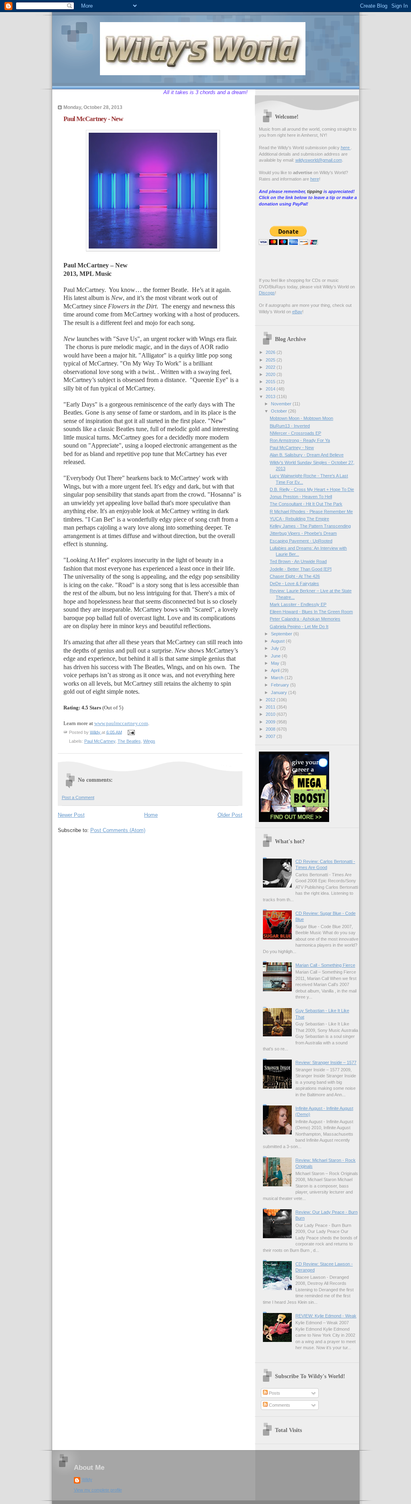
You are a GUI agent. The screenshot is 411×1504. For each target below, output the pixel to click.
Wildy (87, 1479)
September (282, 633)
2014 (271, 388)
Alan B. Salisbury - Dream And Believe (307, 454)
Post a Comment (78, 797)
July (275, 648)
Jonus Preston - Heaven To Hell (301, 496)
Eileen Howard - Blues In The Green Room (311, 611)
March (278, 677)
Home (151, 815)
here (346, 147)
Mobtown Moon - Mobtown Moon (301, 418)
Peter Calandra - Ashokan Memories (305, 618)
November (282, 403)
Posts (274, 1393)
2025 (271, 360)
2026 (271, 352)
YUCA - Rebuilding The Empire (299, 518)
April (276, 670)
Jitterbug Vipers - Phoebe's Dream (303, 533)
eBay (297, 311)
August (278, 641)
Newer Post (71, 815)
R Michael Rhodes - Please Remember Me (311, 511)
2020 (271, 374)
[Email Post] (131, 731)
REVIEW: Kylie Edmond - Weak (325, 1315)
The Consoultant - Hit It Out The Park (306, 503)
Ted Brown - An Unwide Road (298, 561)
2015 (271, 381)
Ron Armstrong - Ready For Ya (300, 440)
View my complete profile (98, 1490)
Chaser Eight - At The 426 (295, 576)
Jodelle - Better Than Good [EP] (301, 569)
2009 (271, 721)
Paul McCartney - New (292, 447)
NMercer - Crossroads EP (295, 433)
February (280, 684)
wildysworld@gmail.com (318, 160)
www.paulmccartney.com (121, 723)
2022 (271, 367)
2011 (271, 707)
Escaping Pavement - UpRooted (301, 540)
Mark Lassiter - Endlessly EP (298, 604)
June (276, 655)
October (279, 411)
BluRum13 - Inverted (290, 425)
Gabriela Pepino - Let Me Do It (299, 626)
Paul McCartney (99, 741)
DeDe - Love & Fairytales (294, 583)
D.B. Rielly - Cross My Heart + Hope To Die (312, 489)
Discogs (267, 292)
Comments (279, 1405)
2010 (271, 714)
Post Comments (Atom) (117, 830)
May (276, 663)
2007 (271, 736)
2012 (271, 699)
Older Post (230, 815)
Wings (149, 741)
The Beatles (129, 741)
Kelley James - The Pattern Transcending (310, 526)
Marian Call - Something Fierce (325, 965)
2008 (271, 729)
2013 (271, 396)
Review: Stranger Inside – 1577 (325, 1062)
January (279, 692)
